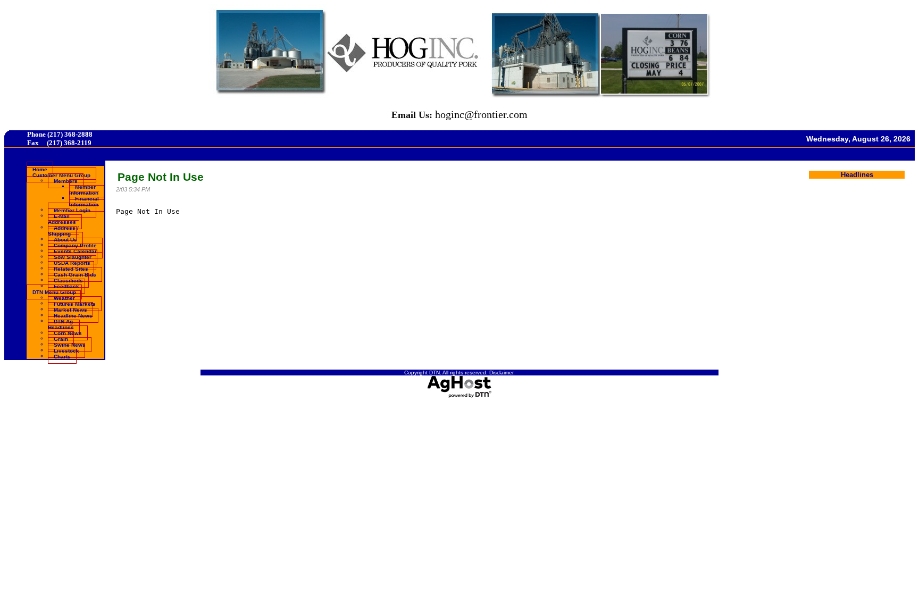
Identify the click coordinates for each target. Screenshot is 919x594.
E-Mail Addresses (62, 218)
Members (66, 180)
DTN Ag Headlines (61, 324)
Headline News (73, 315)
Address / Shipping (63, 230)
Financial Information (84, 201)
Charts (62, 356)
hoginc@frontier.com (481, 114)
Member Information (83, 189)
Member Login (72, 210)
